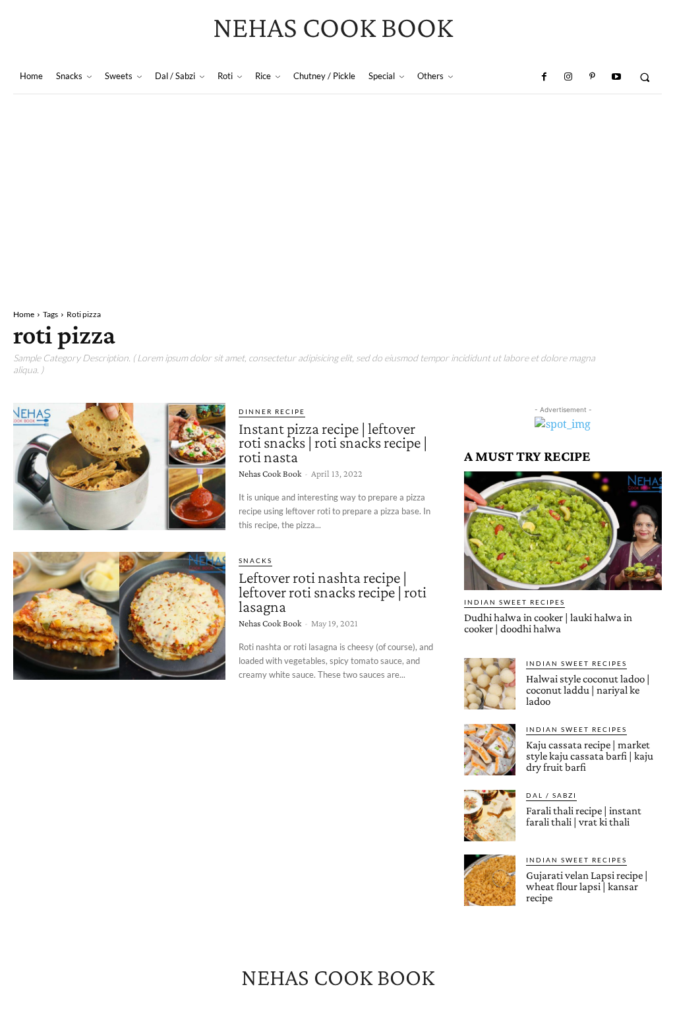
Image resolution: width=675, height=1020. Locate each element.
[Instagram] (568, 77)
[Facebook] (544, 77)
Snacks (255, 560)
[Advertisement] (337, 193)
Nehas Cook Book (270, 473)
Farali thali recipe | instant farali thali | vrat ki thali (583, 816)
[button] (645, 77)
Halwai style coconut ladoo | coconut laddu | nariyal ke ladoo (588, 690)
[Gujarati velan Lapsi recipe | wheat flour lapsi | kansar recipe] (489, 880)
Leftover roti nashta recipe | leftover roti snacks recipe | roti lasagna (332, 591)
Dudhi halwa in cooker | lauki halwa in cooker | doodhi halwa (548, 623)
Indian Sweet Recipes (514, 602)
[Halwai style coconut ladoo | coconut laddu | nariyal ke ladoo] (489, 683)
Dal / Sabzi (551, 795)
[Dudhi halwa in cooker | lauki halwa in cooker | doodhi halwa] (563, 530)
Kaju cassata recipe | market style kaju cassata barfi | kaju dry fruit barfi (589, 755)
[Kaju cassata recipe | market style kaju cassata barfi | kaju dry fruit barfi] (489, 749)
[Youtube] (616, 77)
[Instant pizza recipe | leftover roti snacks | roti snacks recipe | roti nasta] (119, 466)
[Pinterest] (592, 77)
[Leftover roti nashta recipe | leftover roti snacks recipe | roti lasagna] (119, 615)
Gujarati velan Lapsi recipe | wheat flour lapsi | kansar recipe (587, 886)
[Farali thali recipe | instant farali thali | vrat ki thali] (489, 815)
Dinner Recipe (272, 411)
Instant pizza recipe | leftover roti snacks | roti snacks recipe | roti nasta (333, 442)
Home (23, 314)
